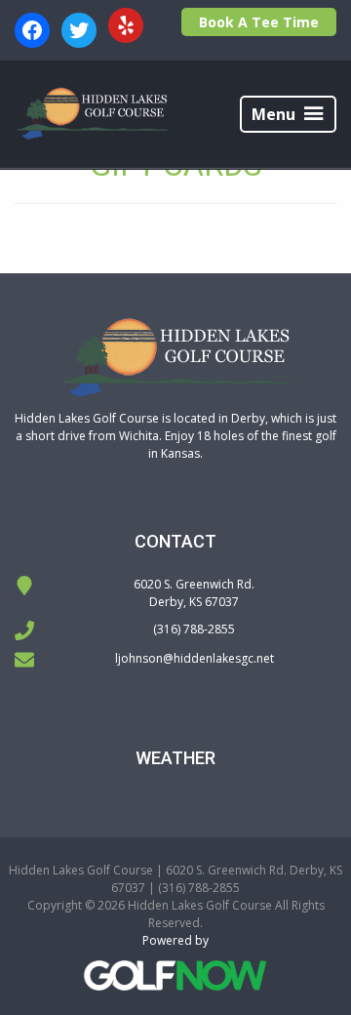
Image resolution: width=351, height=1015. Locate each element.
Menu (273, 114)
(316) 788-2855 (194, 629)
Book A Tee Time (259, 22)
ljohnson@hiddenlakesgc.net (194, 658)
